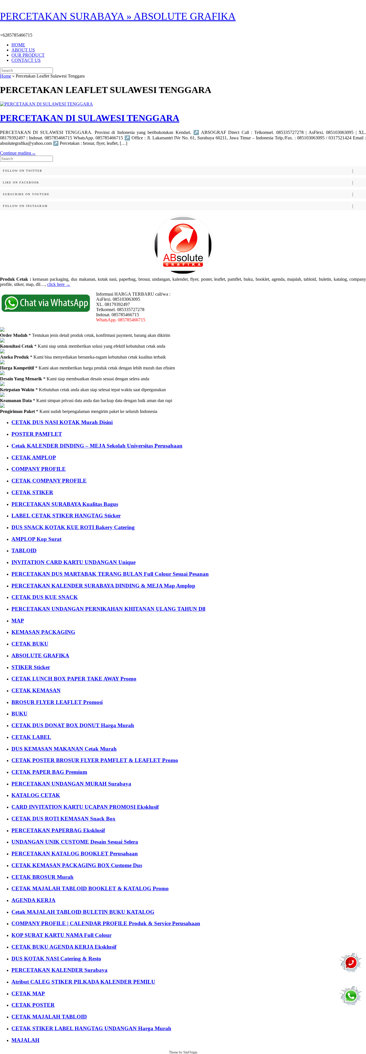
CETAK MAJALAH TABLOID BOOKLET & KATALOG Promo (90, 888)
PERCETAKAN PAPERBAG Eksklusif (58, 830)
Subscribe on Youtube (26, 194)
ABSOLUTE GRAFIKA (40, 655)
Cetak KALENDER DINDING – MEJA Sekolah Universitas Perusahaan (96, 446)
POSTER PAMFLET (36, 434)
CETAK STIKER (32, 492)
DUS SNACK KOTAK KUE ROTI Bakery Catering (73, 527)
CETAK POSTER (33, 1005)
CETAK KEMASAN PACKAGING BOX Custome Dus (76, 865)
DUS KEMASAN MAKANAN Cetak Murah (64, 749)
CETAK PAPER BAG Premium (49, 772)
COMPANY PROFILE (38, 469)
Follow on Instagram (25, 205)
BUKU (19, 714)
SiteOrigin (190, 1052)
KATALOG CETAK (35, 795)
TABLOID (24, 550)
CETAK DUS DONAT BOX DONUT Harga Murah (72, 725)
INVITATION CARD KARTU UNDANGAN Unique (73, 562)
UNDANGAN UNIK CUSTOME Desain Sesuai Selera (74, 842)
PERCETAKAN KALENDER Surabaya (59, 970)
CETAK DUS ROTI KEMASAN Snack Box (63, 819)
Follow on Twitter (22, 170)
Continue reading (18, 153)
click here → (58, 284)
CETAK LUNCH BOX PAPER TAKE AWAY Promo (73, 679)
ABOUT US (23, 50)
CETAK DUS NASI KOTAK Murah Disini (62, 422)
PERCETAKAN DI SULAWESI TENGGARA (89, 118)
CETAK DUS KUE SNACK (44, 597)
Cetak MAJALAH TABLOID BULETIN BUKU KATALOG (82, 912)
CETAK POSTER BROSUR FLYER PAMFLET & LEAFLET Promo (94, 760)
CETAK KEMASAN (36, 690)
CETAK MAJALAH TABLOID (49, 1017)
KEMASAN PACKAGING (43, 632)
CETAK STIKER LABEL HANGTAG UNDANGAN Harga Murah (91, 1028)
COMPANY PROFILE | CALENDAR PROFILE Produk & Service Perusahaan (105, 923)
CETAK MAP (28, 993)
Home (5, 76)
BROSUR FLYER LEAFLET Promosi (57, 702)
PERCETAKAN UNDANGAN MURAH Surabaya (71, 784)
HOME (18, 44)
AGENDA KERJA (33, 900)
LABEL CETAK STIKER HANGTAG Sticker (66, 516)
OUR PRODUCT (28, 55)
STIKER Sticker (30, 667)
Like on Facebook (21, 182)
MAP (17, 621)
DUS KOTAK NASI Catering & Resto (56, 959)
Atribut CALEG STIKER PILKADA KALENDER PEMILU (83, 982)
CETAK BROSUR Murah (42, 877)
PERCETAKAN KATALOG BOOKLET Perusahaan (74, 854)
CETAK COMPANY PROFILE (49, 481)
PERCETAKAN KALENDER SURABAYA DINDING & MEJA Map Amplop (103, 586)
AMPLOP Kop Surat (36, 539)
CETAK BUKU (29, 644)
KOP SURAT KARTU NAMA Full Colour (61, 935)
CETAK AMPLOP (33, 457)
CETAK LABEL (31, 737)
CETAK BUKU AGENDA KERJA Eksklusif (63, 947)
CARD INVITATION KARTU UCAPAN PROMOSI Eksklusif (85, 807)
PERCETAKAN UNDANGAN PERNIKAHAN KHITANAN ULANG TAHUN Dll (108, 609)
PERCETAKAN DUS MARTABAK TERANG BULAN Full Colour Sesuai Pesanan (110, 574)
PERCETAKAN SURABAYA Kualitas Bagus (64, 504)
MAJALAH (25, 1040)
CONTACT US (26, 60)
